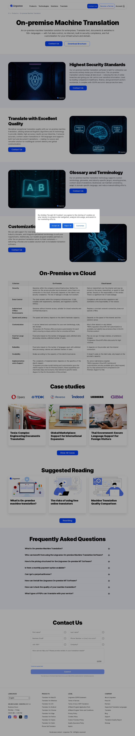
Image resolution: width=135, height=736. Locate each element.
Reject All (67, 226)
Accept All (55, 226)
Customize (80, 226)
